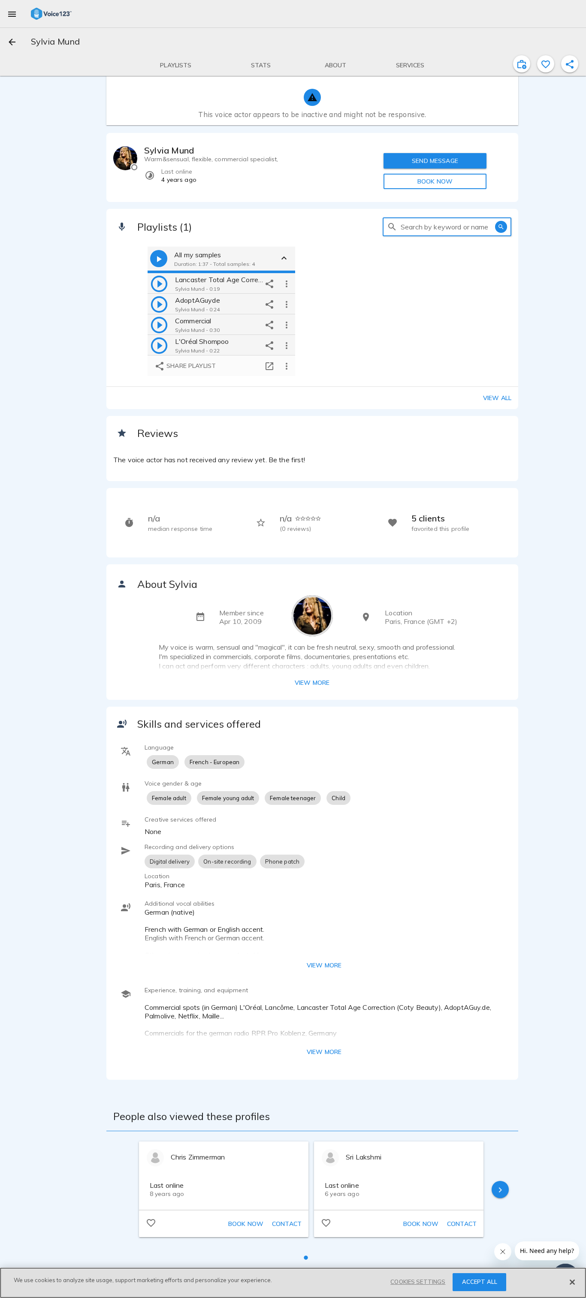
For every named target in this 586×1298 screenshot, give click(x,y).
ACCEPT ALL (479, 1281)
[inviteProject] (521, 63)
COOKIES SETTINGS (417, 1281)
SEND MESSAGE (435, 161)
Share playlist (190, 366)
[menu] (12, 13)
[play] (159, 283)
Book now (245, 1224)
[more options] (286, 283)
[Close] (572, 1282)
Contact (287, 1224)
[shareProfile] (569, 63)
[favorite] (545, 63)
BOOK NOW (435, 181)
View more (312, 683)
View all (497, 398)
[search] (392, 226)
